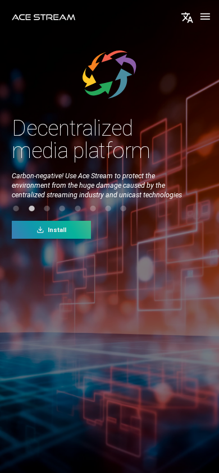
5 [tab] (77, 208)
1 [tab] (16, 208)
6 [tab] (93, 208)
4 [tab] (62, 208)
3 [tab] (47, 208)
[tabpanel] (109, 181)
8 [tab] (123, 208)
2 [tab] (31, 208)
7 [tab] (108, 208)
